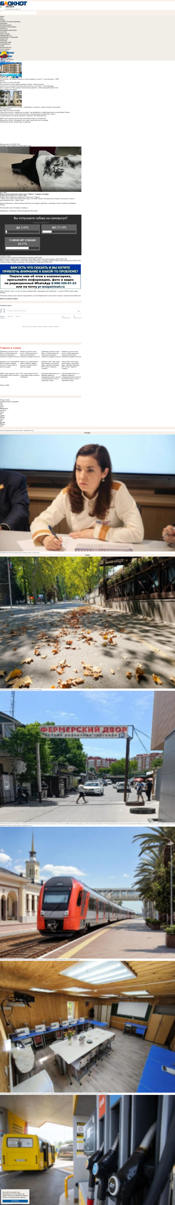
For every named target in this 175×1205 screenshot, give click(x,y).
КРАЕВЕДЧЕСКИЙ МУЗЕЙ (8, 30)
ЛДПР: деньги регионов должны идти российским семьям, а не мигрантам (21, 552)
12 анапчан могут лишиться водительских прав (15, 257)
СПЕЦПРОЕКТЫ (5, 44)
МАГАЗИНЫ (9, 59)
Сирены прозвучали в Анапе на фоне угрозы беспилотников (120, 823)
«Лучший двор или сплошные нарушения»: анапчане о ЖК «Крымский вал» (23, 116)
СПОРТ (2, 46)
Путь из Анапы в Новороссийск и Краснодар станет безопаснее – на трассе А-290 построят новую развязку (34, 260)
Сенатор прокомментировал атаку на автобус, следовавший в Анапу (17, 430)
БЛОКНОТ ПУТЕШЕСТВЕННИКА (10, 22)
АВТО (1, 18)
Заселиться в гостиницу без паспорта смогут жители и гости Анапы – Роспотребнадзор (27, 86)
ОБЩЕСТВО (4, 39)
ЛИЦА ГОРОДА (5, 34)
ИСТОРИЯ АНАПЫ (6, 25)
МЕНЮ (2, 16)
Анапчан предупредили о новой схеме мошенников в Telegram (87, 823)
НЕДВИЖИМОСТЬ (5, 35)
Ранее (18, 316)
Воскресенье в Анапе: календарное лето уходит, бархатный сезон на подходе (22, 689)
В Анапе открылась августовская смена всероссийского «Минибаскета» (90, 1093)
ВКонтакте (77, 295)
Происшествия (4, 144)
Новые (2, 316)
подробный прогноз (6, 401)
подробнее (15, 401)
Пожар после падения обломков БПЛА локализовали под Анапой (63, 959)
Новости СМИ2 (4, 385)
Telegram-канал (42, 295)
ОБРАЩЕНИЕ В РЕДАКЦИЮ (9, 37)
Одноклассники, (69, 295)
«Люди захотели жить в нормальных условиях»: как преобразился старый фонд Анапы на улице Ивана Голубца (34, 112)
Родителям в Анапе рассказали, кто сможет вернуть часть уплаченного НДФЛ (50, 823)
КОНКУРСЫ (3, 28)
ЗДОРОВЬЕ (3, 23)
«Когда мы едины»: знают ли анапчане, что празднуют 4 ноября (20, 262)
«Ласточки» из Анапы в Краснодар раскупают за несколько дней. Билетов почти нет (23, 959)
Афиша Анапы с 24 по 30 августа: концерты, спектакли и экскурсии (154, 823)
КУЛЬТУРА (3, 32)
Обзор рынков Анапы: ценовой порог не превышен (15, 823)
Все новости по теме (6, 82)
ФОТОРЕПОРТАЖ (5, 47)
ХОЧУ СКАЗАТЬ (5, 49)
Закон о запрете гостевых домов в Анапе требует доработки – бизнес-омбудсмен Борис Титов (29, 87)
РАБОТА (11, 53)
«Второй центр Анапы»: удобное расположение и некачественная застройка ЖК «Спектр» (27, 114)
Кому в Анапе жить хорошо (8, 89)
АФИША (2, 20)
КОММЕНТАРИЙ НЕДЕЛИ (8, 27)
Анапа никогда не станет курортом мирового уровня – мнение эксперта (22, 84)
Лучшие (10, 316)
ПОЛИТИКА (3, 41)
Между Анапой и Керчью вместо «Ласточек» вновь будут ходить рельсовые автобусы (27, 259)
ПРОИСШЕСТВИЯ (5, 42)
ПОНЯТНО (15, 1201)
